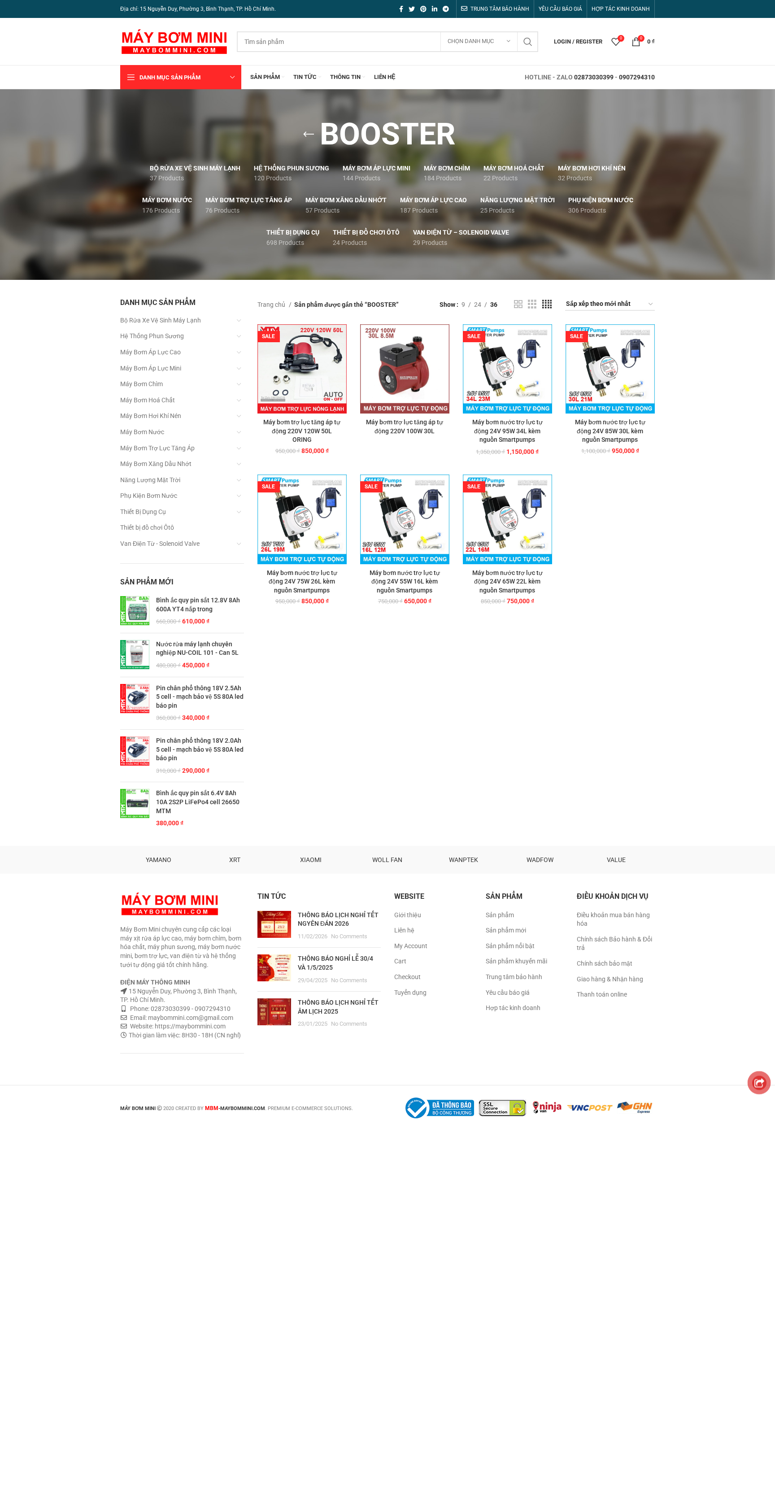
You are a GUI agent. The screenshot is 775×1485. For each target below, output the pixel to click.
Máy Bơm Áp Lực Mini (150, 368)
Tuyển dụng (410, 992)
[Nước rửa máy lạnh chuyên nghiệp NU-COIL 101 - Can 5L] (134, 655)
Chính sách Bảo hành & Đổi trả (614, 944)
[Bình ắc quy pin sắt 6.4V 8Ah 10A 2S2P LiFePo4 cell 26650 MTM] (134, 808)
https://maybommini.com (189, 1026)
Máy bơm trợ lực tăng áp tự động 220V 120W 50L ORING (301, 430)
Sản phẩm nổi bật (510, 945)
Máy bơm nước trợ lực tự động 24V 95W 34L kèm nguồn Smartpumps (507, 430)
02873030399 (594, 77)
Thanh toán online (602, 994)
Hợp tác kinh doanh (513, 1007)
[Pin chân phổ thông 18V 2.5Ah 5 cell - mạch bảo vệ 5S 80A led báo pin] (134, 703)
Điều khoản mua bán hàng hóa (613, 919)
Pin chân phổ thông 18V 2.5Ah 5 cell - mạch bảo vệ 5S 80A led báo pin (200, 696)
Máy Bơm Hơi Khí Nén (150, 415)
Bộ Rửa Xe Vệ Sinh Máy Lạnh (160, 320)
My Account (410, 945)
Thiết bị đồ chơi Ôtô (147, 527)
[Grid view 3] (532, 304)
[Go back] (308, 135)
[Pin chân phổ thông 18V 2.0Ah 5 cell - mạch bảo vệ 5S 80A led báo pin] (134, 755)
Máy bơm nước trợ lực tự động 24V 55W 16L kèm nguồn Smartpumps (405, 581)
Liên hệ (404, 930)
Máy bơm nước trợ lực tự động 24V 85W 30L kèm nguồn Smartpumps (610, 430)
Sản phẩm (500, 915)
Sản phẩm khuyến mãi (516, 961)
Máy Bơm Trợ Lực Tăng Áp (157, 448)
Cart (400, 961)
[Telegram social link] (446, 9)
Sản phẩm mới (506, 930)
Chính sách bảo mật (604, 963)
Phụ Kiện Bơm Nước (148, 495)
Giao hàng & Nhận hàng (610, 979)
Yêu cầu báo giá (508, 992)
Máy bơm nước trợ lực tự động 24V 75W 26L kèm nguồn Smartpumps (302, 581)
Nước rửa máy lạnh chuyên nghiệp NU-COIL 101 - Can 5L (197, 648)
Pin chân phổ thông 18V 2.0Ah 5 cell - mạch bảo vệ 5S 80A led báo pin (200, 749)
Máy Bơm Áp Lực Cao (150, 352)
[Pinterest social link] (423, 9)
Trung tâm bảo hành (514, 976)
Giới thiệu (407, 915)
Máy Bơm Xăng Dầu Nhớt (156, 463)
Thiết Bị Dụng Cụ (143, 511)
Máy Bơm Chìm (141, 384)
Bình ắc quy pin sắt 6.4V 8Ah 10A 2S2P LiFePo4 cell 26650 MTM (197, 801)
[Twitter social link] (412, 9)
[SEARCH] (528, 41)
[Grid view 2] (518, 304)
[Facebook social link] (401, 9)
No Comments (349, 936)
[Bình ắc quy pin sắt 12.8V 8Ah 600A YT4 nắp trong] (134, 611)
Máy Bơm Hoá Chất (147, 400)
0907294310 (637, 77)
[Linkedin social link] (434, 9)
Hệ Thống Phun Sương (152, 336)
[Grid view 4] (547, 304)
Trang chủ (272, 304)
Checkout (407, 976)
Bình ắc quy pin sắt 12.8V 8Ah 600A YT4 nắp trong (198, 605)
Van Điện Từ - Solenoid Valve (160, 543)
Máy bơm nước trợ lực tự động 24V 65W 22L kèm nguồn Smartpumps (507, 581)
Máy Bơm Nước (142, 431)
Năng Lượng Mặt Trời (150, 479)
